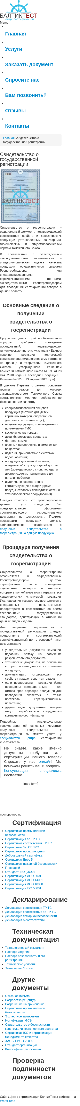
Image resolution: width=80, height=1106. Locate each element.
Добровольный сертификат (24, 855)
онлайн (45, 762)
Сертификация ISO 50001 (23, 888)
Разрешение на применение (24, 1004)
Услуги (13, 49)
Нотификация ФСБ (18, 1020)
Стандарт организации (21, 1045)
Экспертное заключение (22, 1016)
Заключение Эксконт (20, 968)
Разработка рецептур (20, 1000)
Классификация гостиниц (23, 1049)
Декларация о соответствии (25, 920)
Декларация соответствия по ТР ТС (30, 912)
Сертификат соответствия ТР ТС (28, 843)
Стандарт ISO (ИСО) (20, 872)
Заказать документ (29, 64)
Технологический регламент (25, 947)
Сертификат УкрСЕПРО (22, 847)
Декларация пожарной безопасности (31, 916)
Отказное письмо (17, 996)
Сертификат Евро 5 (19, 859)
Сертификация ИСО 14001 (24, 880)
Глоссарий (12, 867)
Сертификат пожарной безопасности (31, 863)
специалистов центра (17, 738)
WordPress (7, 1101)
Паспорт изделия (17, 951)
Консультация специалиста (33, 771)
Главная (15, 33)
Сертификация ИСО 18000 (24, 884)
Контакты (17, 126)
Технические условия (20, 964)
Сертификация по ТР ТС (22, 839)
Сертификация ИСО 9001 (23, 876)
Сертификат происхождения (25, 851)
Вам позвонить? (26, 95)
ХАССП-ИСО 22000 (19, 1041)
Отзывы (15, 110)
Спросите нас (22, 80)
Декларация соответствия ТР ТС (28, 907)
